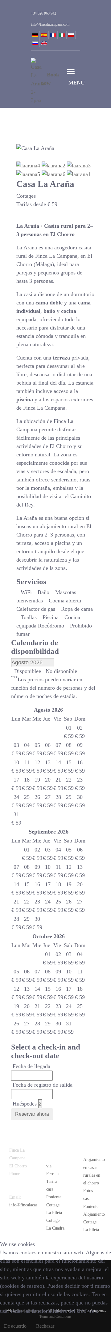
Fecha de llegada (31, 1066)
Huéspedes (25, 1104)
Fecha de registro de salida (42, 1085)
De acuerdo (15, 1326)
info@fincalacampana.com (32, 1205)
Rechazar (45, 1326)
